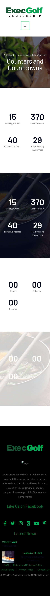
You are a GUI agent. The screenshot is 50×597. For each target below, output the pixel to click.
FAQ (6, 565)
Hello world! (9, 545)
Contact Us (44, 569)
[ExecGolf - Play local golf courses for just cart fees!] (24, 12)
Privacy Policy (25, 569)
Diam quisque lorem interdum (32, 558)
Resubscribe (7, 569)
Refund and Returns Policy (27, 565)
